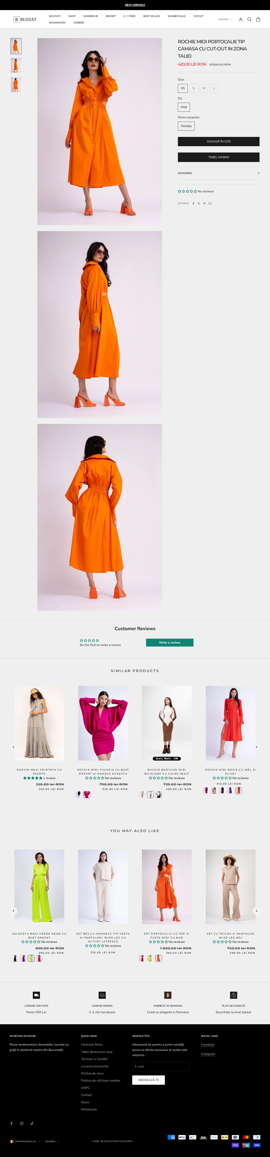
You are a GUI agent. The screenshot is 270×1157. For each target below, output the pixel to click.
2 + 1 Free (129, 16)
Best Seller (151, 16)
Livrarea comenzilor (95, 1066)
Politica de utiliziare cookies (100, 1080)
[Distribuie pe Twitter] (198, 203)
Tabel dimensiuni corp (96, 1052)
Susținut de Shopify (121, 1141)
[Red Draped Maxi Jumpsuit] (39, 958)
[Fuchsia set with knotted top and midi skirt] (142, 958)
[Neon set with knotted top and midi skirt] (150, 958)
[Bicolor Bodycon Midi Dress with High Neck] (150, 794)
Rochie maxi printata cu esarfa (39, 771)
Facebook (207, 1044)
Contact (86, 1095)
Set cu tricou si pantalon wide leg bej (230, 935)
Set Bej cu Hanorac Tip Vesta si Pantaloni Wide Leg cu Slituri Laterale (103, 937)
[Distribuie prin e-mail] (209, 203)
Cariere (78, 22)
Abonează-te (148, 1080)
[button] (187, 191)
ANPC (85, 1088)
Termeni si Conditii (94, 1059)
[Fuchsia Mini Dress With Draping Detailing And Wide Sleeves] (86, 794)
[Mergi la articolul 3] (16, 85)
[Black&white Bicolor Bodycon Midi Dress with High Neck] (158, 794)
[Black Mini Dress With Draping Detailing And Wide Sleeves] (78, 794)
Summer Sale (177, 16)
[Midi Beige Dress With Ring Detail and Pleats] (214, 790)
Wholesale (89, 1109)
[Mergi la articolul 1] (16, 46)
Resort (111, 16)
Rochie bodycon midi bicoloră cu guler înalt (166, 771)
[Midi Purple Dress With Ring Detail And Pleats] (230, 790)
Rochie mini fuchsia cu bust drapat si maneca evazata (103, 771)
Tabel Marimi (218, 157)
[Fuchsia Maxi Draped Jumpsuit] (23, 958)
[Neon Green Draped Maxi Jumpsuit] (31, 958)
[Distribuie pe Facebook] (193, 203)
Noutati (54, 16)
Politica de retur (92, 1073)
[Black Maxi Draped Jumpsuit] (14, 958)
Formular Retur (92, 1044)
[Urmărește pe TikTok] (32, 1123)
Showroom (57, 22)
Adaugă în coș (219, 141)
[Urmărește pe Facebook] (11, 1123)
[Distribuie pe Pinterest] (204, 203)
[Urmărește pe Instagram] (22, 1123)
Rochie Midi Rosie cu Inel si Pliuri (230, 771)
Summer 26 (90, 16)
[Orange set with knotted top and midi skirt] (158, 958)
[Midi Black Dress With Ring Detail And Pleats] (222, 790)
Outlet (199, 16)
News (85, 1102)
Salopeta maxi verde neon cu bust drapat (39, 935)
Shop (71, 16)
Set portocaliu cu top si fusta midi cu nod (167, 935)
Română (223, 19)
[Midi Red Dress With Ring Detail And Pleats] (238, 790)
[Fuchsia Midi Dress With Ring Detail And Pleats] (206, 790)
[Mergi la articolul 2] (16, 65)
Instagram (208, 1054)
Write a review (169, 642)
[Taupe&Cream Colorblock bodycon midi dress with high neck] (142, 794)
